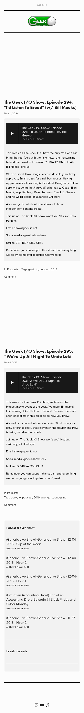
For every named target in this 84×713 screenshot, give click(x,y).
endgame (60, 497)
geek (31, 269)
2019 (54, 269)
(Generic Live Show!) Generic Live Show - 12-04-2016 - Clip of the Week (41, 541)
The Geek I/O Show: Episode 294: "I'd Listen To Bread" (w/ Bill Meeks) (40, 104)
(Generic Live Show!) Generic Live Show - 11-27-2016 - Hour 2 (41, 620)
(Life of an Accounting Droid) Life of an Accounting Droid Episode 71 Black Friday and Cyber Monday (41, 599)
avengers (47, 497)
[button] (42, 317)
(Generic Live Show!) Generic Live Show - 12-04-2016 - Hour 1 (41, 578)
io (37, 269)
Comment (10, 277)
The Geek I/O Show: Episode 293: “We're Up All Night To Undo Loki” (39, 353)
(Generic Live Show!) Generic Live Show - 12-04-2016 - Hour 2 (41, 560)
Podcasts (13, 269)
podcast (45, 269)
